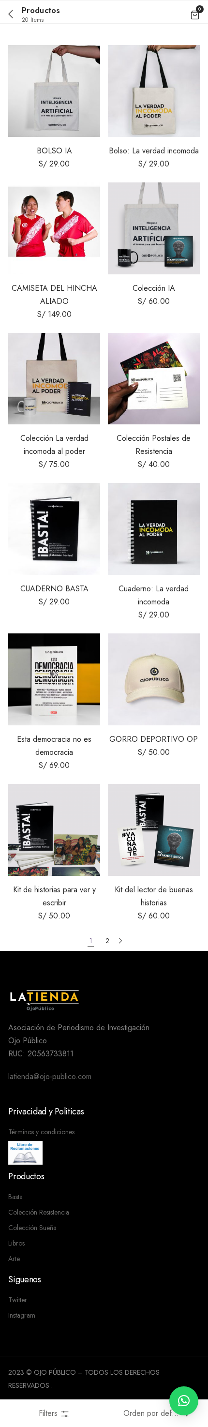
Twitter (17, 1300)
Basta (15, 1197)
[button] (183, 1400)
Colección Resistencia (38, 1212)
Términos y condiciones (41, 1132)
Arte (14, 1258)
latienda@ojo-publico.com (49, 1076)
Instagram (21, 1315)
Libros (16, 1243)
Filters (49, 1413)
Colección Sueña (32, 1227)
